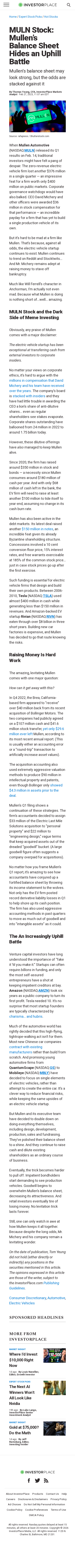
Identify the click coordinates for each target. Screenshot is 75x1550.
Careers (10, 1499)
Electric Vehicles (22, 1303)
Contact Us (52, 1493)
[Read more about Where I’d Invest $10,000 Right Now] (54, 1355)
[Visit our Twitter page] (37, 1480)
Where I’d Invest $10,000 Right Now (23, 1360)
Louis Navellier (30, 1372)
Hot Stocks (51, 16)
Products (37, 1493)
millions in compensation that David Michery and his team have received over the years (36, 385)
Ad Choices (14, 1504)
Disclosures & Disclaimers (33, 1499)
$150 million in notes (37, 529)
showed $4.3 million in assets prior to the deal (35, 790)
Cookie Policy (14, 1509)
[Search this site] (69, 4)
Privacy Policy (59, 1499)
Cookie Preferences (36, 1509)
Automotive (56, 1298)
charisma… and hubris (25, 1016)
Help (64, 1493)
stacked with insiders (29, 396)
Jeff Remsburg (18, 1440)
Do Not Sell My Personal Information (44, 1504)
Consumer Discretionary (27, 1298)
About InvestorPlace (17, 1493)
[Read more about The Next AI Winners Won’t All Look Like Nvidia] (54, 1388)
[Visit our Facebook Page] (29, 1480)
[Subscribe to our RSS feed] (46, 1480)
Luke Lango (29, 1410)
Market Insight (17, 1349)
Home (13, 16)
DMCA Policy (36, 1515)
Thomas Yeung (20, 92)
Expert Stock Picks (30, 16)
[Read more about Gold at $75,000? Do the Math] (54, 1428)
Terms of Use (58, 1509)
